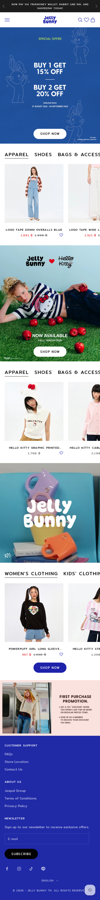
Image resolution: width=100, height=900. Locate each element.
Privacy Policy (16, 805)
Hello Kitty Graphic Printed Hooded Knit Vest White (34, 447)
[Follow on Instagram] (19, 868)
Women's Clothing (31, 573)
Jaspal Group (15, 790)
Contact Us (13, 769)
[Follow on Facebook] (7, 868)
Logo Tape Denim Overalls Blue (34, 229)
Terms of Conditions (21, 798)
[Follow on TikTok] (31, 868)
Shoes (43, 154)
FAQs (9, 754)
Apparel (17, 154)
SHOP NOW (50, 133)
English (48, 880)
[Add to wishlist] (61, 234)
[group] (50, 708)
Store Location (16, 761)
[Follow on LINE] (43, 868)
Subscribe (21, 854)
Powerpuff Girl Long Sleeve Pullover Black (34, 649)
